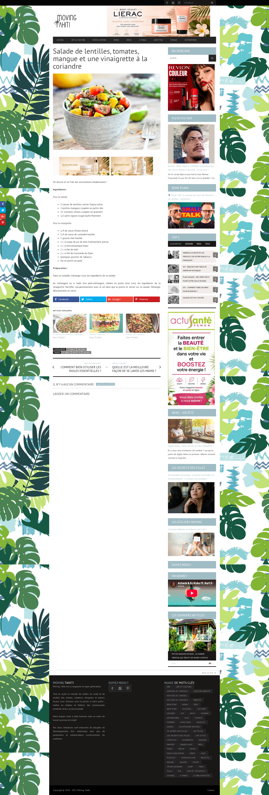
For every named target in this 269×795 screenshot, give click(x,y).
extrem (204, 713)
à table (66, 352)
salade (86, 352)
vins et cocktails (196, 771)
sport (196, 762)
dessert (171, 713)
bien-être (172, 704)
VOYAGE (171, 775)
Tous (207, 244)
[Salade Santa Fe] (106, 323)
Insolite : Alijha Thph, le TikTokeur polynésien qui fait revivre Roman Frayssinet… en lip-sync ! (191, 168)
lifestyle (172, 740)
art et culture (184, 687)
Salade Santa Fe (97, 334)
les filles (198, 731)
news (192, 753)
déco (192, 713)
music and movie (175, 753)
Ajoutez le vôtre (105, 384)
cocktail (186, 709)
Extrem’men (191, 40)
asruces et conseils (177, 691)
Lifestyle (158, 40)
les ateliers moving (189, 726)
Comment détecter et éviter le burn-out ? (187, 529)
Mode (116, 40)
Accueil (60, 40)
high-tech (186, 722)
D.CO (174, 663)
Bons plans (180, 188)
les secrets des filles (178, 735)
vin (179, 771)
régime (170, 762)
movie (181, 749)
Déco (129, 40)
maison (202, 740)
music (193, 749)
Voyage (173, 40)
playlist (171, 757)
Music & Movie (99, 40)
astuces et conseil (177, 695)
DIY (182, 713)
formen (171, 722)
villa (169, 771)
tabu (201, 766)
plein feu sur (188, 757)
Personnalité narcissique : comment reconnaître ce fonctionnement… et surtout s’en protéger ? (191, 477)
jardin (170, 726)
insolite (201, 722)
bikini (185, 704)
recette (76, 352)
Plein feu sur (182, 118)
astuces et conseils (177, 700)
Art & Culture (78, 40)
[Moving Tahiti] (77, 21)
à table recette (201, 775)
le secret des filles (177, 731)
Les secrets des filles (188, 468)
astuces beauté (202, 691)
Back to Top (207, 673)
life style (201, 735)
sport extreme (174, 766)
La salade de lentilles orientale (67, 334)
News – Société (183, 413)
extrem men (173, 718)
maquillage (186, 744)
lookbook (187, 740)
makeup (171, 744)
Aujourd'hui (175, 244)
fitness (198, 718)
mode (169, 749)
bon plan (172, 709)
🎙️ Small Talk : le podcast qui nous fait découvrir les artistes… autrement (191, 197)
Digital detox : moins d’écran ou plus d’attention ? (191, 446)
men (200, 744)
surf (190, 766)
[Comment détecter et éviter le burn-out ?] (191, 544)
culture (201, 709)
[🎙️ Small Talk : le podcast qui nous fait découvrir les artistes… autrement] (191, 215)
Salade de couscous (135, 334)
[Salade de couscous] (142, 323)
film (187, 718)
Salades (81, 349)
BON (196, 704)
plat (203, 753)
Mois (199, 244)
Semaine (189, 244)
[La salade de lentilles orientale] (69, 323)
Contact (210, 790)
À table (142, 40)
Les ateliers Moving (187, 522)
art (168, 687)
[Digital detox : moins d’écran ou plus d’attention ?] (191, 431)
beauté (197, 700)
